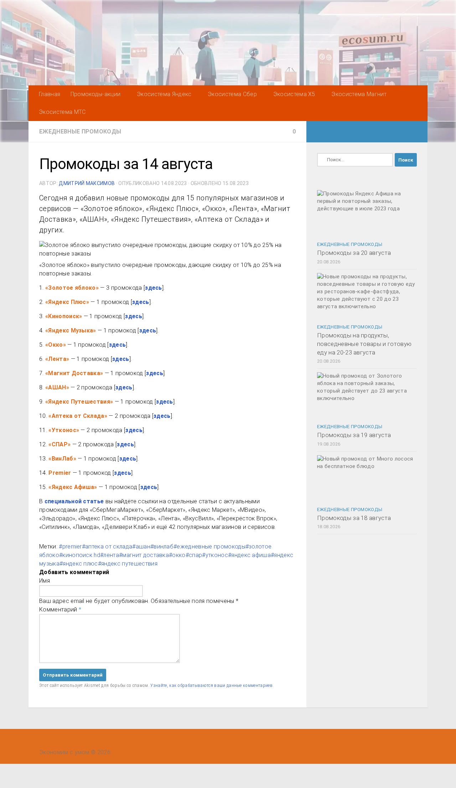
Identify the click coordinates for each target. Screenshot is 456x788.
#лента (109, 555)
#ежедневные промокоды (209, 546)
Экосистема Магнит (358, 94)
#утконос (215, 555)
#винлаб (161, 546)
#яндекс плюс (78, 563)
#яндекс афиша (249, 555)
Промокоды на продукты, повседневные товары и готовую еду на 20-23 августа (364, 344)
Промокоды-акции (96, 94)
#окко (177, 555)
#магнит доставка (144, 555)
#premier (70, 546)
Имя (44, 580)
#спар (194, 555)
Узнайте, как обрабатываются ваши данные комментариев (211, 685)
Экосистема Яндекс (164, 94)
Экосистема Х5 (294, 94)
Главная (49, 94)
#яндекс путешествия (127, 563)
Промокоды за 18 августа (354, 517)
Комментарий (60, 609)
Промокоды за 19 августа (354, 434)
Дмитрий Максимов (87, 183)
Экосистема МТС (62, 112)
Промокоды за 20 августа (354, 252)
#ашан (141, 546)
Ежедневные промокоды (80, 131)
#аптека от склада (107, 546)
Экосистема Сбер (232, 94)
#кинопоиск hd (79, 555)
